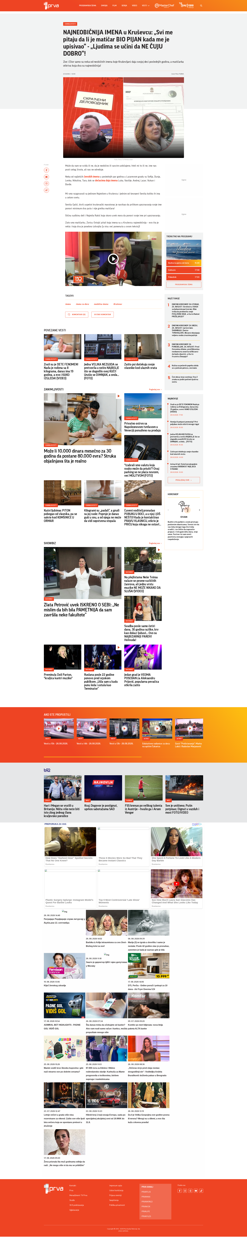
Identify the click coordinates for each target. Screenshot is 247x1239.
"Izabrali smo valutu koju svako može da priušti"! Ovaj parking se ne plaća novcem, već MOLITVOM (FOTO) (141, 470)
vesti (144, 6)
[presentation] (168, 510)
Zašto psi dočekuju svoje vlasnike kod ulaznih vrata (140, 366)
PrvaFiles (146, 1216)
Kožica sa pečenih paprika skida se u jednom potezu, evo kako (185, 367)
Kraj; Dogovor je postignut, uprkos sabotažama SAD (100, 807)
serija (124, 6)
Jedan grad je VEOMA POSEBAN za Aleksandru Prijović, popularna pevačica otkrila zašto (141, 680)
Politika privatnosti (117, 1205)
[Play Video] (113, 258)
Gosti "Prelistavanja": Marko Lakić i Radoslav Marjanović (188, 745)
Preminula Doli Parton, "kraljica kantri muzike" (58, 676)
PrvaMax (146, 1197)
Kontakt (72, 1186)
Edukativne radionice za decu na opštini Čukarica (156, 745)
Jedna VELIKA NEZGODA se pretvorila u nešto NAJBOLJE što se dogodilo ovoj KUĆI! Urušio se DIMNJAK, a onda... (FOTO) (101, 371)
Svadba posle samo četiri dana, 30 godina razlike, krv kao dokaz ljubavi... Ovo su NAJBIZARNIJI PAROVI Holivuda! (141, 633)
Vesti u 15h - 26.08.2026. (56, 743)
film (114, 6)
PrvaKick (146, 1207)
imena (68, 304)
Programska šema (87, 6)
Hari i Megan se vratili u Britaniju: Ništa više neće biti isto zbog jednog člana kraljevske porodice (62, 811)
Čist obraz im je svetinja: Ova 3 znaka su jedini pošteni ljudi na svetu (185, 379)
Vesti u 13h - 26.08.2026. (121, 743)
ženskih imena (91, 176)
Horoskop (173, 494)
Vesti (47, 739)
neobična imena (101, 304)
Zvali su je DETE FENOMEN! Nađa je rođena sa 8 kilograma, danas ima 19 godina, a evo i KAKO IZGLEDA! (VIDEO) (61, 371)
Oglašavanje (74, 1210)
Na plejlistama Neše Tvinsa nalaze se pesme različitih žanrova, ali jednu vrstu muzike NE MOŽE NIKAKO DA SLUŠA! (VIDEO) (142, 584)
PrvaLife (146, 1211)
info (87, 800)
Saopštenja (113, 1200)
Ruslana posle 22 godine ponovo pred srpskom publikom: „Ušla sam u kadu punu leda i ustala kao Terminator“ (101, 681)
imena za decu (82, 304)
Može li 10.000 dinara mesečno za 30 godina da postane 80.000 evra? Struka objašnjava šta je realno (80, 456)
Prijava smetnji (115, 1195)
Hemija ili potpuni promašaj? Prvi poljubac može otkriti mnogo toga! (184, 423)
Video (134, 6)
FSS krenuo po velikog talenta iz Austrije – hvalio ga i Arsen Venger (143, 809)
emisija (104, 6)
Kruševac (117, 304)
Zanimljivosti (70, 24)
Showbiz (48, 599)
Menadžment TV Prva (78, 1195)
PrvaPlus (146, 1192)
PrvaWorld (147, 1202)
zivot (47, 800)
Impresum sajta (115, 1186)
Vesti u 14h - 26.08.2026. (89, 743)
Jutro (146, 739)
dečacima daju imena (106, 180)
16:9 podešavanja (76, 1205)
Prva (71, 1190)
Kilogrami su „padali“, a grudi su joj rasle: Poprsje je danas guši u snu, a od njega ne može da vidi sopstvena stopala (102, 515)
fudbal (129, 800)
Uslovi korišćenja (116, 1190)
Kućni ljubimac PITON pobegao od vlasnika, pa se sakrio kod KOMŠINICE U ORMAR (60, 515)
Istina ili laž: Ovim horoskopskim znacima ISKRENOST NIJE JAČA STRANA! (183, 466)
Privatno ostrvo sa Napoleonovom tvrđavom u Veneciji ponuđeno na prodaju (142, 427)
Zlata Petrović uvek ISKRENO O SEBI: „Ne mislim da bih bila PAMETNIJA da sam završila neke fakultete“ (81, 610)
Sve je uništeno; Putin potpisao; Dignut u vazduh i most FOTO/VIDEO (182, 809)
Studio (72, 1200)
